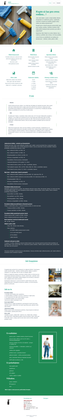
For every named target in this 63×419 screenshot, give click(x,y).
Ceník (54, 2)
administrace (35, 415)
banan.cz (31, 415)
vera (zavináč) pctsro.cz (30, 406)
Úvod (50, 2)
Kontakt (58, 2)
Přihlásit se (31, 416)
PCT (9, 2)
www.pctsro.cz (29, 405)
